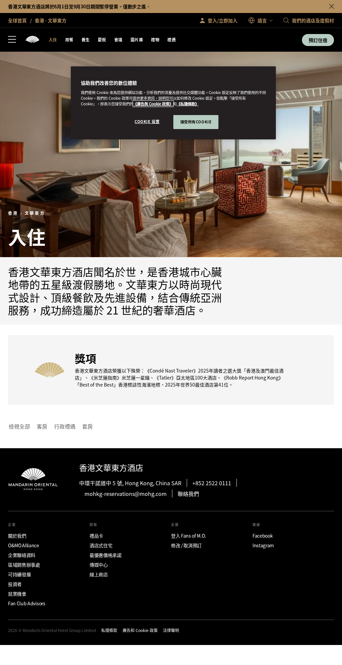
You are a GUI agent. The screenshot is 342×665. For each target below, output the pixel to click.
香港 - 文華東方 (50, 20)
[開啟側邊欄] (12, 40)
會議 (118, 39)
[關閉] (331, 6)
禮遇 (171, 39)
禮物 (155, 39)
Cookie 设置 (147, 121)
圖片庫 (137, 39)
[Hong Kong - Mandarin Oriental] (32, 39)
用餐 (69, 39)
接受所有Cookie (196, 121)
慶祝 (102, 39)
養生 (85, 39)
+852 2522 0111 (211, 483)
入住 (53, 39)
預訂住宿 (318, 40)
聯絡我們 (188, 494)
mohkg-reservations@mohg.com (125, 494)
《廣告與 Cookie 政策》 (153, 103)
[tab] (19, 426)
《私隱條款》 (188, 103)
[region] (173, 102)
